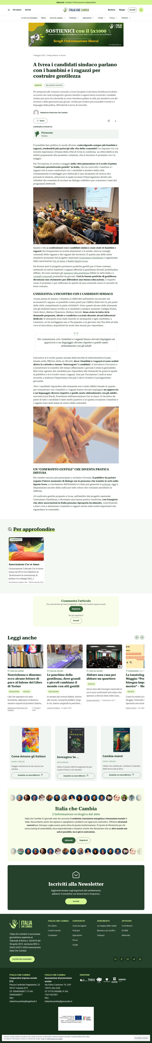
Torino (44, 136)
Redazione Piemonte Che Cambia (17, 709)
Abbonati (69, 840)
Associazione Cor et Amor (24, 564)
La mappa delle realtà (106, 925)
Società (38, 85)
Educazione (54, 692)
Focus (75, 940)
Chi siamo (52, 925)
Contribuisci (127, 925)
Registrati (76, 609)
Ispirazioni (77, 935)
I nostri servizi (54, 930)
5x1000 (125, 930)
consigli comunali (43, 276)
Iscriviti (76, 901)
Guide (75, 944)
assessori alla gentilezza (76, 273)
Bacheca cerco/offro (106, 930)
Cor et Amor (59, 261)
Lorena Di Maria (53, 708)
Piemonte (47, 132)
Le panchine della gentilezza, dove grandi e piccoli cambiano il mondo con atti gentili (63, 680)
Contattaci (52, 935)
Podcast (76, 930)
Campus (100, 935)
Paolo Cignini (131, 708)
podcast (106, 484)
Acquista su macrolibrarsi (29, 775)
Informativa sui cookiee (55, 1039)
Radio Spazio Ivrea (78, 261)
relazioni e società (54, 85)
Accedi (132, 10)
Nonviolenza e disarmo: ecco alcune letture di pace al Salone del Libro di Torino (25, 680)
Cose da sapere (79, 925)
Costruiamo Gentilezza (91, 257)
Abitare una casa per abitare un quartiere (101, 676)
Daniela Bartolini (93, 700)
